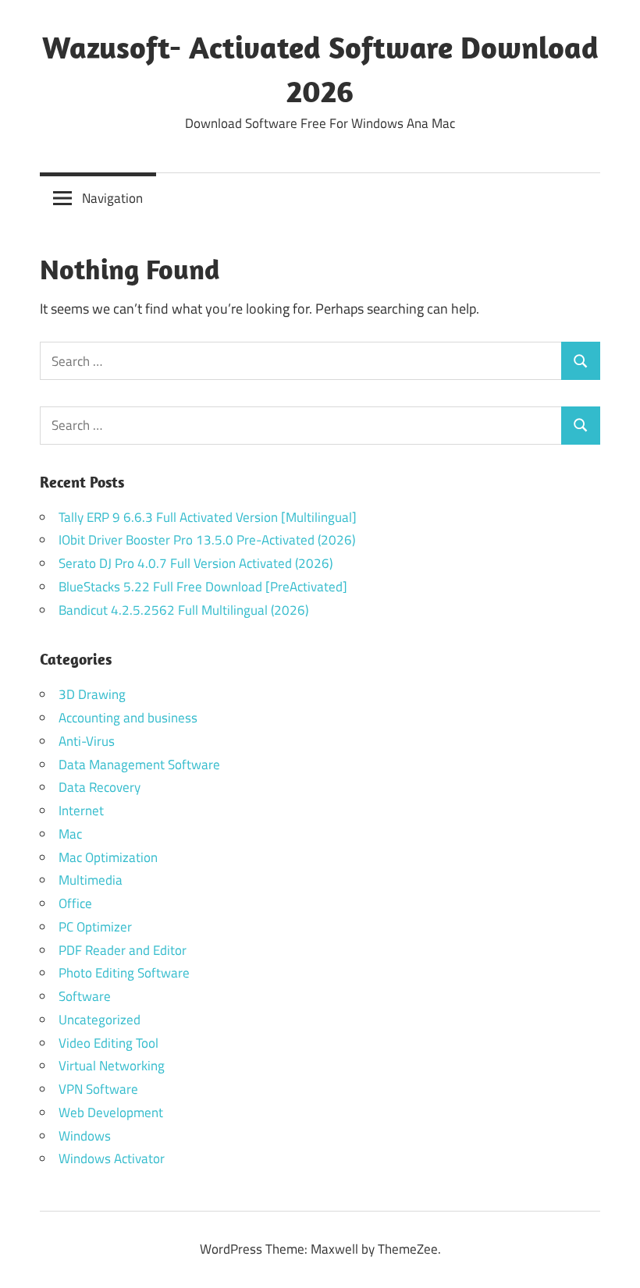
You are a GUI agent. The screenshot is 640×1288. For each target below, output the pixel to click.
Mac (70, 834)
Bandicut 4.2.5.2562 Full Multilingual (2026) (183, 610)
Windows (85, 1136)
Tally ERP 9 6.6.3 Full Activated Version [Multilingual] (208, 517)
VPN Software (98, 1089)
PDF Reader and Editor (123, 950)
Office (75, 903)
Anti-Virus (87, 741)
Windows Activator (112, 1158)
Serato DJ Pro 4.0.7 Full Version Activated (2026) (195, 563)
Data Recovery (99, 787)
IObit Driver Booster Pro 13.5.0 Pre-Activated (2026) (207, 540)
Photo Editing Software (124, 973)
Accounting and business (128, 718)
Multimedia (91, 880)
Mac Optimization (108, 857)
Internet (81, 810)
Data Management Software (139, 764)
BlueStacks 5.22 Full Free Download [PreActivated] (203, 587)
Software (85, 996)
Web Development (111, 1112)
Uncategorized (99, 1019)
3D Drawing (92, 694)
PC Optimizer (95, 927)
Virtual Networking (112, 1066)
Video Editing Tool (108, 1043)
